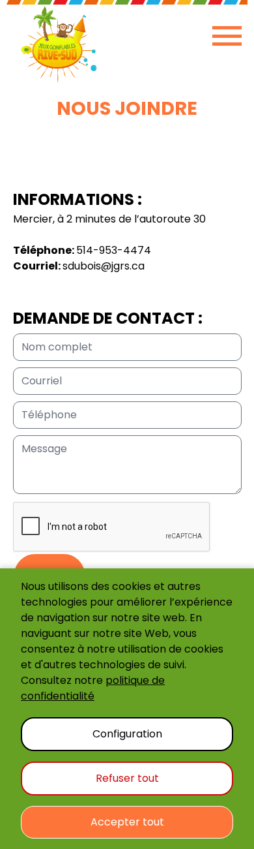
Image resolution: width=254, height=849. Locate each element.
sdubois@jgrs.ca (104, 265)
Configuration (127, 733)
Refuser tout (127, 778)
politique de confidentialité (93, 688)
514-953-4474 (113, 250)
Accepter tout (127, 821)
